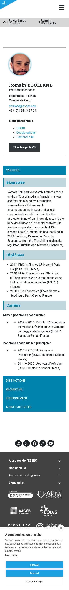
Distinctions (16, 380)
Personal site (25, 137)
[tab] (34, 460)
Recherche (14, 389)
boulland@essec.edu (22, 106)
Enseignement (16, 398)
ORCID (20, 128)
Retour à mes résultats (17, 22)
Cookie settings (34, 581)
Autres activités (18, 407)
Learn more (11, 555)
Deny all (34, 573)
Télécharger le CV (24, 147)
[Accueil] (4, 22)
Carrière (12, 170)
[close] (61, 528)
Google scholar (26, 132)
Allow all (34, 565)
